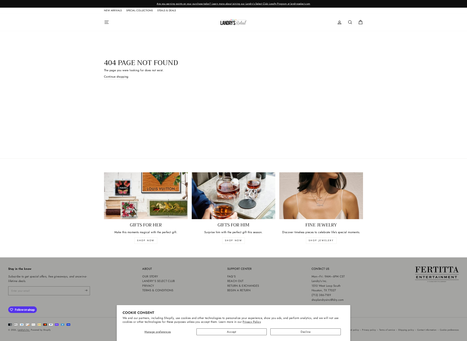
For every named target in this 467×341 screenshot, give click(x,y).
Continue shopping (116, 77)
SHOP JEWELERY (321, 240)
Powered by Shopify (41, 330)
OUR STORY (150, 276)
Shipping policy (406, 330)
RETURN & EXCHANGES (243, 286)
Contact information (427, 330)
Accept (231, 332)
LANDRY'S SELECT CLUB (158, 281)
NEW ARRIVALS (113, 10)
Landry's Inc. (24, 330)
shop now (146, 240)
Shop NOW (233, 240)
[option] (233, 4)
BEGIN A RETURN (238, 290)
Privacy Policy (252, 322)
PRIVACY (148, 286)
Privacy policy (369, 330)
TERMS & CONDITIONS (157, 290)
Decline (305, 332)
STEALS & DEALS (166, 10)
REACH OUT (235, 281)
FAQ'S (231, 276)
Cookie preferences (449, 330)
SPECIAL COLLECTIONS (139, 10)
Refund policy (352, 330)
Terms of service (387, 330)
